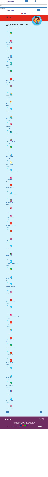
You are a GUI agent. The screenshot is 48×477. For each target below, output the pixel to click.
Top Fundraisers (36, 0)
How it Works (25, 0)
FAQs (42, 0)
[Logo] (10, 1)
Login (41, 10)
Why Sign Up (29, 0)
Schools (39, 0)
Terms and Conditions (14, 426)
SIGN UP (38, 10)
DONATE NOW (34, 10)
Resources (32, 0)
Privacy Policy (19, 426)
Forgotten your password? (2, 8)
